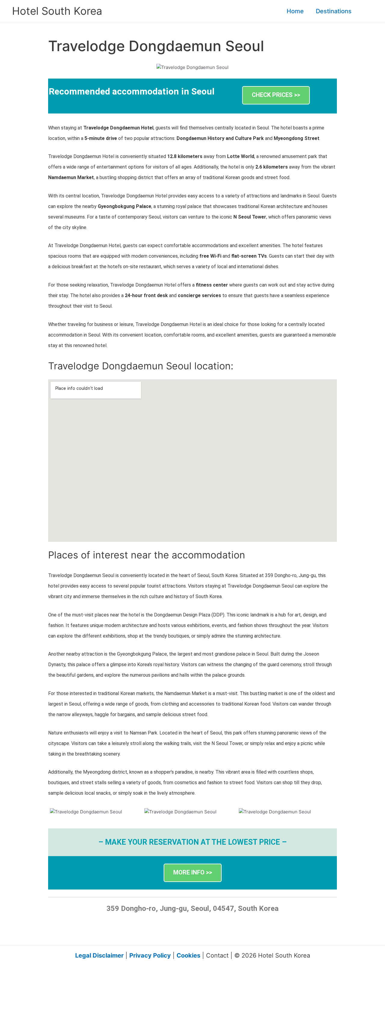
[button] (354, 11)
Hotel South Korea (57, 11)
